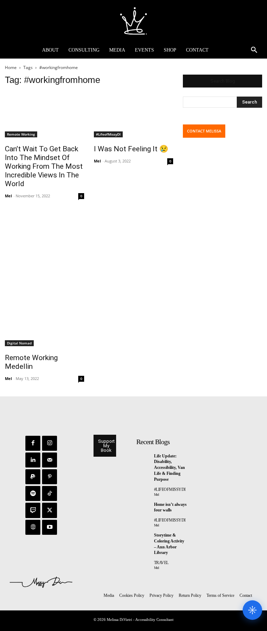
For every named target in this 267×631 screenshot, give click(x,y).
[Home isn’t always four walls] (144, 506)
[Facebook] (32, 443)
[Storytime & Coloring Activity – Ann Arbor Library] (144, 537)
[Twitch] (32, 510)
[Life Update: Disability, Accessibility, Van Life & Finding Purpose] (144, 457)
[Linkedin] (32, 460)
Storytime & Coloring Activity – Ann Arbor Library (169, 544)
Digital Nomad (19, 343)
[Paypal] (32, 476)
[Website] (32, 527)
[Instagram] (49, 443)
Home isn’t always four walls (170, 507)
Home (11, 67)
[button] (254, 50)
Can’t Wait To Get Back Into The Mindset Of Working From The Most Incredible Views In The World (44, 166)
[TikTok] (49, 493)
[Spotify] (32, 493)
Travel (161, 562)
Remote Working (21, 134)
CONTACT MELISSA (204, 131)
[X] (49, 510)
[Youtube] (49, 527)
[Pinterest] (49, 476)
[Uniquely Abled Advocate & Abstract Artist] (133, 21)
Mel (8, 195)
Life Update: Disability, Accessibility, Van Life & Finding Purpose (169, 468)
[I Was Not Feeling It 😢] (133, 114)
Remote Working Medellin (31, 362)
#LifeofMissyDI (108, 134)
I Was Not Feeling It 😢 (131, 149)
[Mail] (49, 460)
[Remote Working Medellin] (44, 280)
